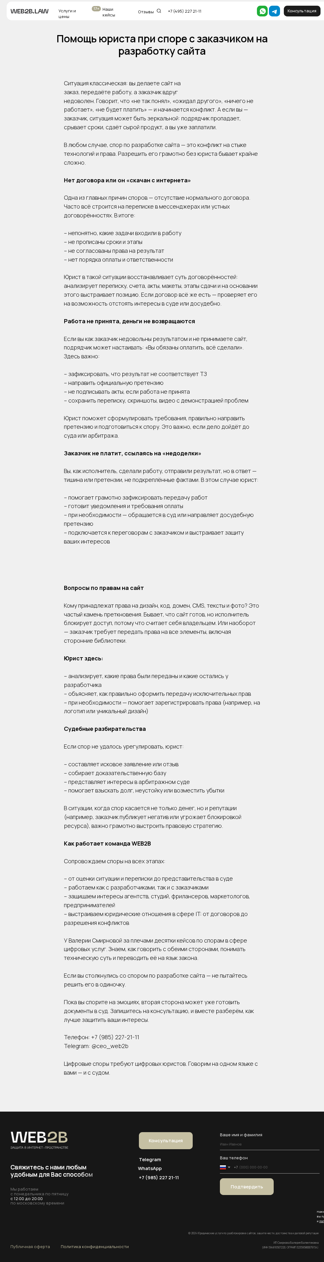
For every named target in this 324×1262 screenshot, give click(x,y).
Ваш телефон (234, 1158)
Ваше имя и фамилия (241, 1135)
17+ (96, 8)
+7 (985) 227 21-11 (159, 1177)
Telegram (150, 1159)
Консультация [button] (302, 11)
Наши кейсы (109, 12)
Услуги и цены (67, 13)
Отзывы (146, 12)
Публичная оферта (30, 1246)
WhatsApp (150, 1168)
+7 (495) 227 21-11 (185, 11)
